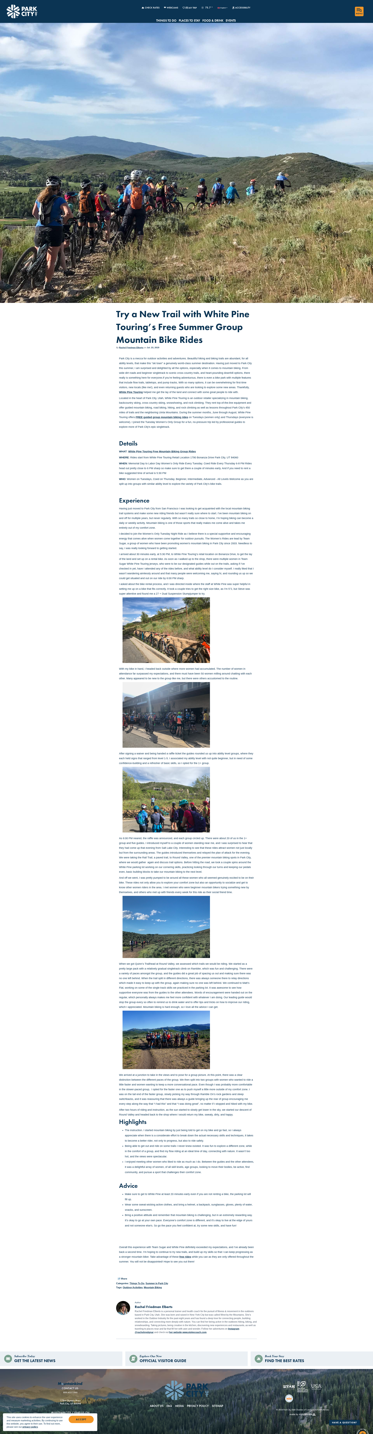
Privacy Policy (198, 1406)
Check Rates (152, 7)
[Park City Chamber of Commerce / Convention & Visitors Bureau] (22, 11)
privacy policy (30, 1427)
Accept (81, 1419)
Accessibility (242, 7)
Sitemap (217, 1406)
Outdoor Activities (133, 1287)
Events (231, 20)
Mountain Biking (153, 1287)
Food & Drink (212, 20)
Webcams (172, 7)
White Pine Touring (131, 392)
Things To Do (166, 20)
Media (179, 1406)
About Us (156, 1406)
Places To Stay (189, 20)
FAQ (169, 1406)
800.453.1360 (70, 1392)
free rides (185, 1256)
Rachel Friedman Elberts (131, 347)
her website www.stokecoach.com (187, 1332)
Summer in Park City (157, 1283)
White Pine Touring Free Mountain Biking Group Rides (162, 451)
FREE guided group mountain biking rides (162, 417)
